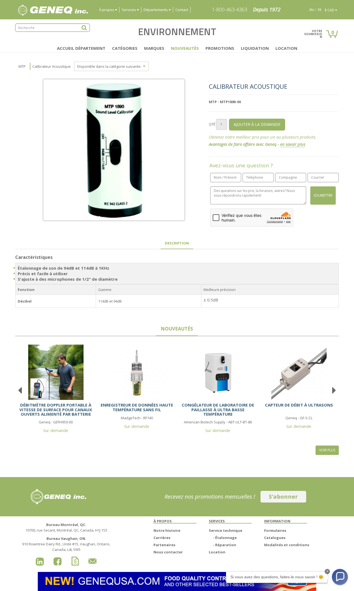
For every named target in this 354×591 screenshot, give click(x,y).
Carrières (161, 537)
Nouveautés (185, 48)
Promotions (219, 48)
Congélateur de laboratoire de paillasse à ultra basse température (218, 409)
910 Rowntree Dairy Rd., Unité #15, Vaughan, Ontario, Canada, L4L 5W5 (66, 544)
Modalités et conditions (286, 544)
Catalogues (274, 537)
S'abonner (283, 496)
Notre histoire (166, 530)
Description (177, 243)
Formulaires (275, 530)
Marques (154, 48)
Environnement (177, 31)
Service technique (225, 530)
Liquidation (255, 48)
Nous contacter (168, 552)
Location (286, 48)
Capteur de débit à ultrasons (299, 405)
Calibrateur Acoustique (51, 66)
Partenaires (164, 544)
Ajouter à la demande (257, 124)
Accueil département (81, 48)
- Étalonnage (225, 537)
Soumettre (323, 195)
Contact (181, 9)
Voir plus (327, 450)
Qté (212, 124)
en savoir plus (292, 144)
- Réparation (224, 544)
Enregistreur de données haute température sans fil (137, 407)
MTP (22, 66)
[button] (340, 577)
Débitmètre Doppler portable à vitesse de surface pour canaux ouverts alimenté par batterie (55, 409)
